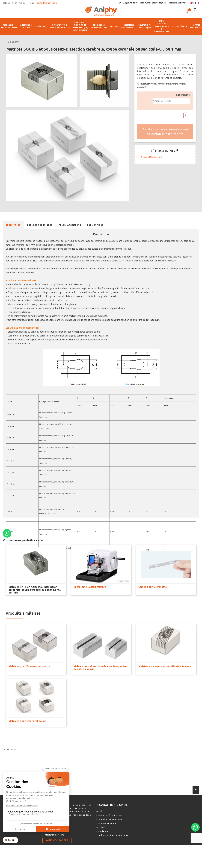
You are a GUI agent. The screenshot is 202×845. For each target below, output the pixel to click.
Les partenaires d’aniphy (109, 819)
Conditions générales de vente (112, 835)
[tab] (13, 225)
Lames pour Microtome (152, 586)
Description (13, 225)
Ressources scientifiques (153, 3)
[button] (41, 80)
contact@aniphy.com (47, 2)
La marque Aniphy (128, 3)
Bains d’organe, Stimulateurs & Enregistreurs (161, 26)
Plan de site (102, 831)
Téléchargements (70, 225)
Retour (12, 42)
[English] (192, 3)
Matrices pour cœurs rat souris (27, 721)
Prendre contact (177, 3)
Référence (182, 94)
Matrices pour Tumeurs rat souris (29, 666)
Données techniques (39, 225)
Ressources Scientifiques (109, 815)
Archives (100, 827)
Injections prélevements (128, 26)
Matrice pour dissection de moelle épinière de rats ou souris (100, 667)
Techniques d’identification (99, 26)
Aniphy (100, 811)
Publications (95, 225)
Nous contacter (56, 840)
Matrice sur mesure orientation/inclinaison (164, 666)
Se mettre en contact (107, 823)
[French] (197, 3)
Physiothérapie (179, 26)
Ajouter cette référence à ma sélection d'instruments (165, 131)
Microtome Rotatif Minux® (90, 586)
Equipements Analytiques (145, 26)
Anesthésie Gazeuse (26, 26)
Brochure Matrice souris (151, 157)
